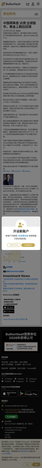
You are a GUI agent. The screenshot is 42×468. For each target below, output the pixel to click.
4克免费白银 (23, 236)
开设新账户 (28, 245)
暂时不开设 (14, 245)
